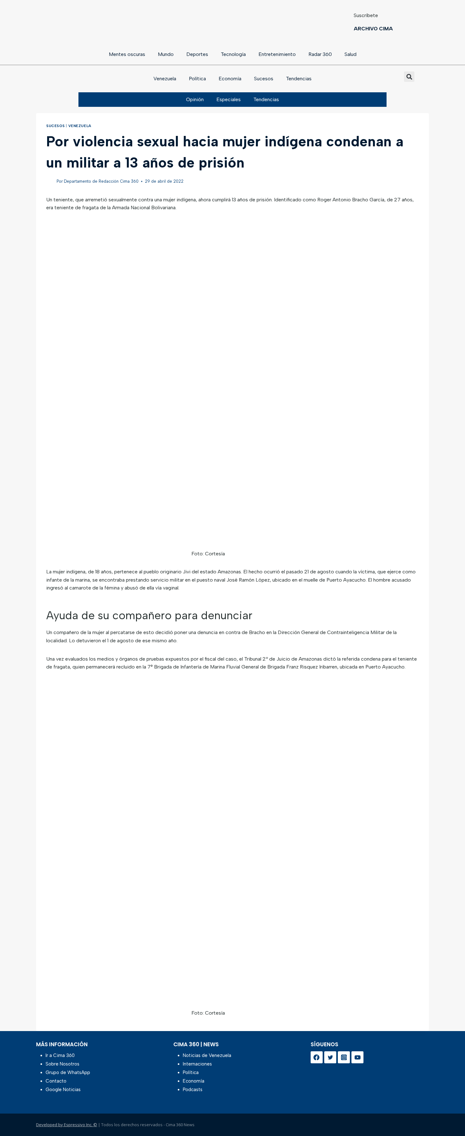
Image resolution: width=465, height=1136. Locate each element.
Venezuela (164, 79)
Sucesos (263, 79)
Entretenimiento (277, 54)
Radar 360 (320, 54)
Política (197, 79)
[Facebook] (317, 1057)
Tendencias (299, 79)
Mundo (166, 54)
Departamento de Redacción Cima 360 (101, 181)
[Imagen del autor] (50, 182)
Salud (350, 54)
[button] (409, 76)
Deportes (197, 54)
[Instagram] (344, 1057)
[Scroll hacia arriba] (450, 1114)
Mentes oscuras (127, 54)
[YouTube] (357, 1057)
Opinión (195, 99)
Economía (230, 79)
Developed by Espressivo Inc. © (66, 1124)
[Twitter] (330, 1057)
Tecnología (233, 54)
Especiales (228, 99)
